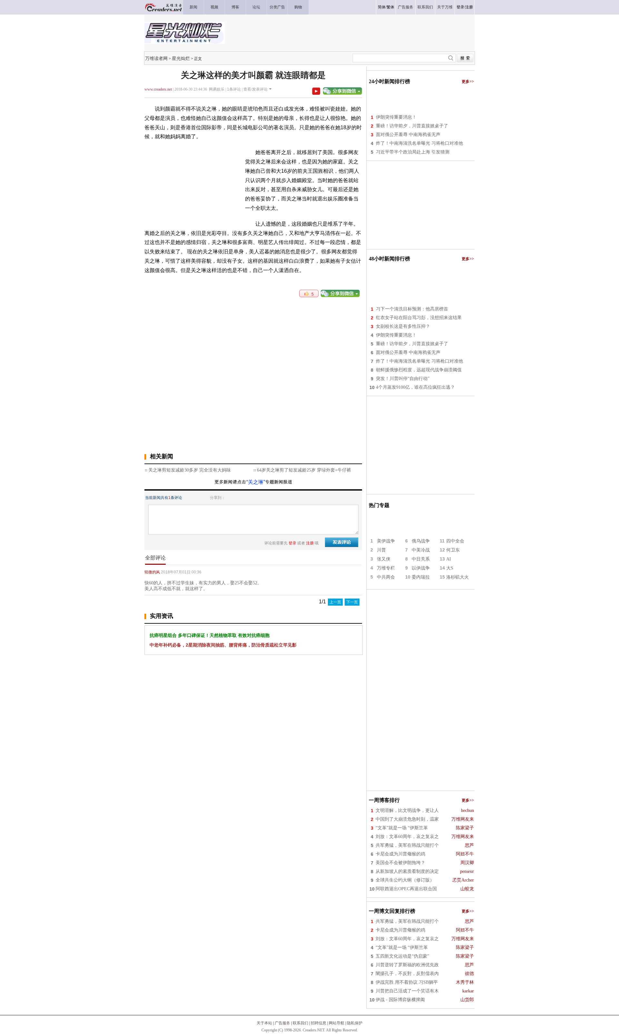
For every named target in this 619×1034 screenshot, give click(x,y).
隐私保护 (354, 1023)
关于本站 (264, 1023)
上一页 (335, 602)
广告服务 (282, 1023)
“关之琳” (255, 482)
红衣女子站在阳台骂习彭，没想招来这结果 (419, 317)
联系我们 (300, 1023)
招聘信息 (318, 1023)
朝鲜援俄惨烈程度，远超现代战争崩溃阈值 (419, 369)
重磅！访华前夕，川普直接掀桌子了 (412, 125)
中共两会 (386, 577)
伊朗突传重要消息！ (396, 117)
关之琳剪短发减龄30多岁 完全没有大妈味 (189, 470)
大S (449, 568)
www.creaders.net (158, 89)
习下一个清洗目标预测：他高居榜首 (412, 309)
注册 (469, 7)
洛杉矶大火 (457, 577)
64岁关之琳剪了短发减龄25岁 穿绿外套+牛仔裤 (304, 470)
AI (448, 559)
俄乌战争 (421, 541)
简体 (382, 7)
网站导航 (336, 1023)
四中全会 (455, 541)
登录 (460, 7)
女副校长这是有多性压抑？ (403, 326)
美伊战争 (386, 541)
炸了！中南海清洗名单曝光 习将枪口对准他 (419, 143)
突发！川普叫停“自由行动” (402, 378)
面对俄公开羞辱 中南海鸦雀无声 (408, 134)
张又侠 (383, 559)
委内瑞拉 (421, 577)
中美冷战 (421, 550)
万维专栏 (386, 568)
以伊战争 (421, 568)
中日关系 (421, 559)
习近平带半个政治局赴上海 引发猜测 (412, 152)
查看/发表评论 (255, 89)
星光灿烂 (181, 58)
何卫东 (453, 550)
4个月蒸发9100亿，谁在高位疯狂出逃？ (415, 387)
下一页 (352, 602)
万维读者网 (156, 58)
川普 (381, 550)
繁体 (390, 7)
